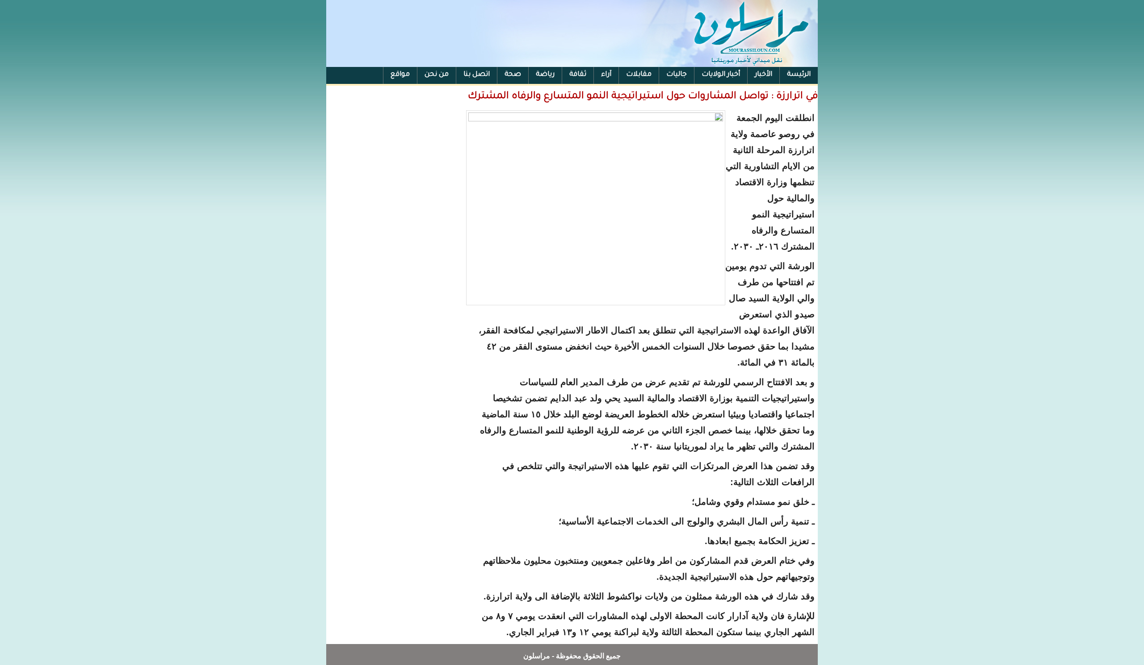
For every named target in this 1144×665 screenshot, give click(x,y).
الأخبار (763, 75)
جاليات (676, 75)
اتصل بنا (476, 75)
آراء (606, 75)
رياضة (545, 75)
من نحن (437, 75)
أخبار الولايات (721, 75)
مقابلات (639, 75)
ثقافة (577, 75)
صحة (513, 75)
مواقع (400, 75)
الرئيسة (799, 75)
